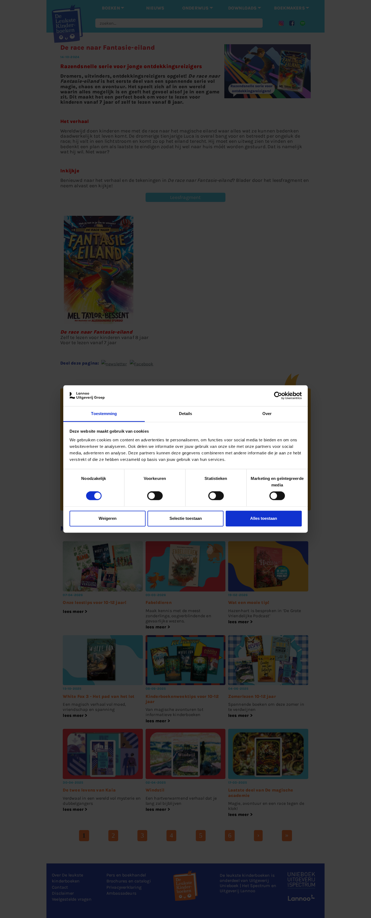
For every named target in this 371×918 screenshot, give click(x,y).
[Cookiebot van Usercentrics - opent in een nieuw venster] (278, 396)
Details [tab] (185, 413)
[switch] (155, 496)
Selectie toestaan (185, 518)
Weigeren (108, 518)
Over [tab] (267, 413)
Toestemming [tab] (104, 413)
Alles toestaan (263, 518)
